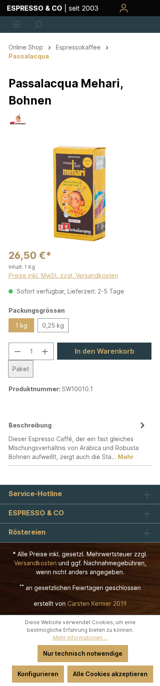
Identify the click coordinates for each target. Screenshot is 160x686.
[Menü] (16, 24)
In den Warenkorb (104, 351)
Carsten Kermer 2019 (97, 603)
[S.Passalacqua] (18, 118)
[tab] (78, 440)
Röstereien (27, 532)
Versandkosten (35, 563)
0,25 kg (53, 325)
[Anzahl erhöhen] (45, 351)
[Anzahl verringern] (17, 351)
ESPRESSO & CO (36, 513)
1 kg (21, 325)
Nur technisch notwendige (82, 653)
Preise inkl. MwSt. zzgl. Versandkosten (63, 275)
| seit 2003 (53, 8)
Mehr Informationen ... (80, 637)
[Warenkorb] (143, 8)
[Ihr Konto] (124, 8)
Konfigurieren (37, 673)
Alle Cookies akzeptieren (110, 673)
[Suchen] (38, 25)
